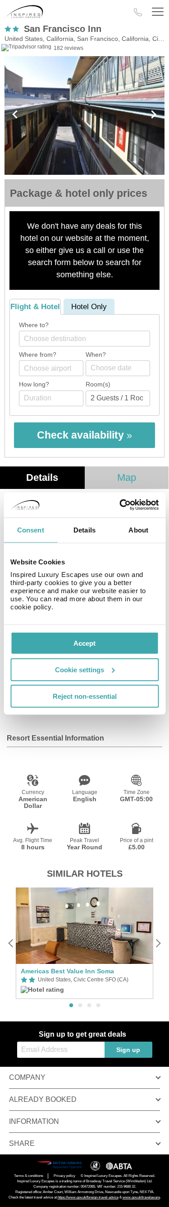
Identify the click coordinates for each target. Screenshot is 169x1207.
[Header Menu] (157, 12)
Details (42, 477)
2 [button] (80, 1005)
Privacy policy (64, 1176)
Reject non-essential (85, 696)
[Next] (158, 943)
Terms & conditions (28, 1176)
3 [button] (89, 1005)
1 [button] (71, 1005)
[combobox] (84, 338)
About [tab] (138, 529)
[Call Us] (138, 12)
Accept (84, 643)
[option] (84, 943)
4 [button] (98, 1005)
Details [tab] (84, 529)
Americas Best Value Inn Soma (67, 971)
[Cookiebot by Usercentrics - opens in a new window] (120, 505)
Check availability (82, 435)
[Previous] (11, 943)
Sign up (128, 1049)
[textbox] (89, 338)
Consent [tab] (30, 529)
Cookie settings (79, 669)
